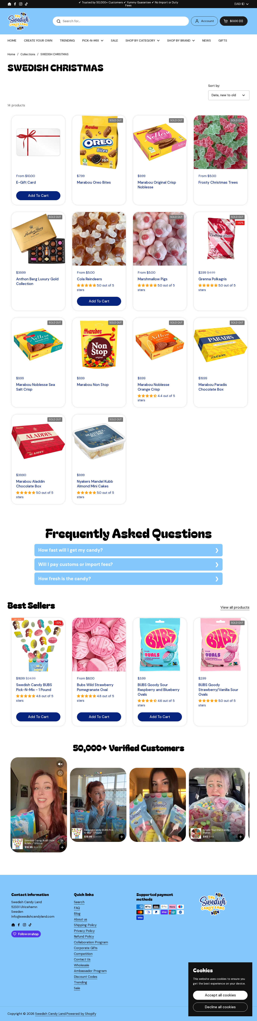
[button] (234, 21)
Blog (77, 913)
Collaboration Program (91, 942)
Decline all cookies (220, 1007)
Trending (80, 982)
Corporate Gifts (85, 948)
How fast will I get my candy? (70, 550)
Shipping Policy (85, 925)
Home (11, 54)
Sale (77, 988)
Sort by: (214, 86)
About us (80, 919)
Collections (28, 54)
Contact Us (82, 959)
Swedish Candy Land (50, 1014)
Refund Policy (84, 936)
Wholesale (81, 965)
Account (207, 21)
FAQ (77, 908)
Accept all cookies (220, 995)
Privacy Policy (84, 931)
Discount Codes (85, 977)
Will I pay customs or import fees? (75, 564)
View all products (235, 607)
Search (79, 902)
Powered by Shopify (81, 1014)
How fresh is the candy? (64, 579)
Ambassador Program (90, 971)
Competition (83, 954)
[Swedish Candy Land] (19, 21)
